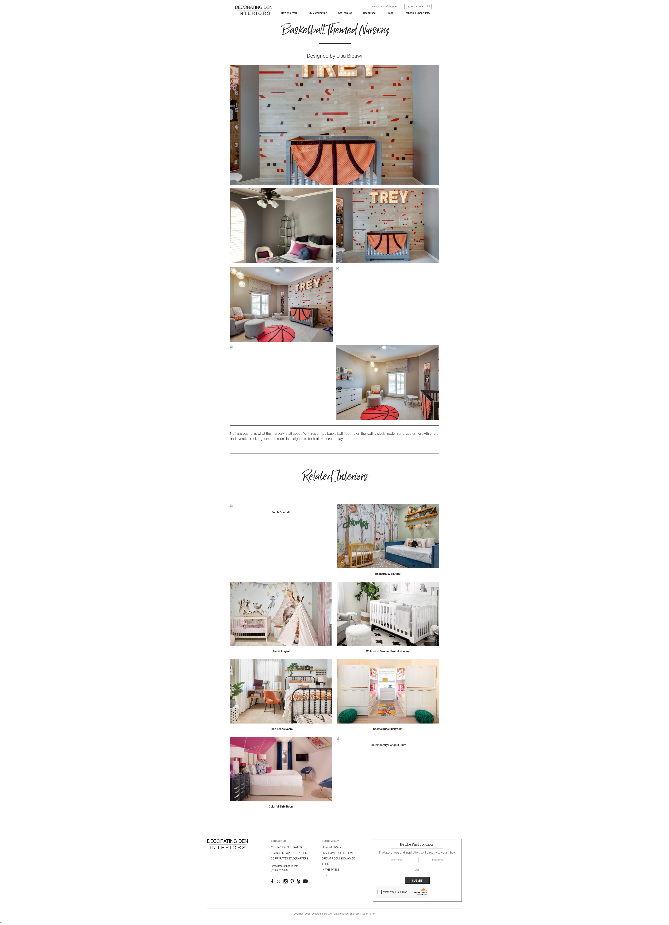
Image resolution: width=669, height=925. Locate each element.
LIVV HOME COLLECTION (337, 853)
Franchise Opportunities (289, 853)
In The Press (330, 869)
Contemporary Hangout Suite (388, 745)
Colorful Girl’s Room (281, 806)
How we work (331, 847)
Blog (325, 875)
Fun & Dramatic (281, 512)
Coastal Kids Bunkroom (387, 729)
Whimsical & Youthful (388, 574)
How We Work (289, 12)
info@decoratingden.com (284, 866)
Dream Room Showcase (338, 858)
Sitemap (354, 913)
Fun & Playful (281, 651)
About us (328, 864)
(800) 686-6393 (279, 870)
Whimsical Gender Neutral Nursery (388, 651)
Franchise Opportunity (417, 12)
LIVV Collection (318, 12)
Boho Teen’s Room (281, 729)
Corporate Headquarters (289, 858)
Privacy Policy (367, 913)
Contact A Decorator (286, 847)
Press (390, 12)
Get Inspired (345, 12)
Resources (369, 12)
